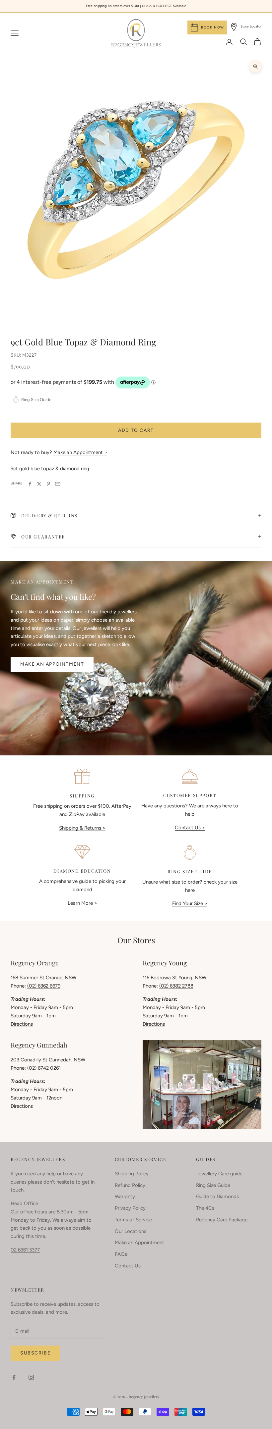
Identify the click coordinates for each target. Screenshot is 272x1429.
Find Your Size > (189, 903)
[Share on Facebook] (30, 483)
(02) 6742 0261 (44, 1068)
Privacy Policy (130, 1208)
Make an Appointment (52, 664)
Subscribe (35, 1353)
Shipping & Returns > (82, 828)
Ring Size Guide (213, 1185)
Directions (22, 1024)
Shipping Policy (132, 1174)
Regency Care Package (221, 1220)
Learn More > (82, 903)
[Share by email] (57, 483)
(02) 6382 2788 (176, 986)
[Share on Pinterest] (48, 483)
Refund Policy (130, 1185)
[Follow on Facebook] (14, 1377)
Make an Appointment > (80, 452)
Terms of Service (133, 1220)
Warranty (125, 1196)
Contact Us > (190, 828)
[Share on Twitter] (39, 483)
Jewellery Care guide (219, 1174)
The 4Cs (205, 1208)
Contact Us (128, 1266)
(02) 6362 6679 (43, 986)
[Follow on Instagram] (31, 1377)
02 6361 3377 (25, 1250)
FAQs (121, 1254)
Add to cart (136, 430)
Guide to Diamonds (217, 1196)
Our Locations (130, 1231)
